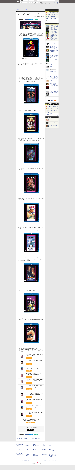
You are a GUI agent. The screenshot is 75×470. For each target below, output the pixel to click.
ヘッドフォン (31, 3)
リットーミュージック (36, 445)
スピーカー (46, 3)
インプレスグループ (49, 460)
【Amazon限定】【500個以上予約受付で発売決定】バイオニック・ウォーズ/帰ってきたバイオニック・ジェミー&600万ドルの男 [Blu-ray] (34, 393)
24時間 (50, 104)
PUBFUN (50, 449)
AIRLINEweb (43, 445)
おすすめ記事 (49, 117)
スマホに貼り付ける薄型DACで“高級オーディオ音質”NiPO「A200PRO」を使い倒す (54, 123)
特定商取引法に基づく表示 (55, 460)
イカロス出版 (42, 444)
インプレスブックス (27, 454)
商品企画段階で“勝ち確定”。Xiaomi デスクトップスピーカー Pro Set (54, 126)
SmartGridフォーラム (27, 445)
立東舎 (35, 449)
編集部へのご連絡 (35, 460)
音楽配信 (49, 3)
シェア (27, 19)
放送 (39, 3)
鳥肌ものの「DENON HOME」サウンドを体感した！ (53, 32)
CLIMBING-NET (36, 453)
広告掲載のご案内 (30, 460)
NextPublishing (26, 455)
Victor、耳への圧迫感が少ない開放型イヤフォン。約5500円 (54, 56)
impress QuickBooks (51, 448)
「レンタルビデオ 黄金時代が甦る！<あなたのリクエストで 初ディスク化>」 (29, 438)
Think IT (18, 445)
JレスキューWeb (44, 449)
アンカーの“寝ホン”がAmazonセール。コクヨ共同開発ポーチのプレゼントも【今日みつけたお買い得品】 (52, 13)
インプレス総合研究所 (20, 448)
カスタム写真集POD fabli (52, 454)
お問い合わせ (25, 460)
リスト (24, 19)
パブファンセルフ (51, 450)
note (36, 19)
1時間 (47, 104)
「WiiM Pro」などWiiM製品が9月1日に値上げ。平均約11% (53, 44)
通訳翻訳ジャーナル (44, 448)
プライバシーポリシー (40, 460)
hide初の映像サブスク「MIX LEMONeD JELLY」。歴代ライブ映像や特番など (54, 50)
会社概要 (45, 460)
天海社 (50, 445)
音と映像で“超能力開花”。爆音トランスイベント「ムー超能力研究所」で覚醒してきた (54, 89)
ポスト (21, 19)
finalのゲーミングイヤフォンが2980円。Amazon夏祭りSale (54, 67)
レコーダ (21, 3)
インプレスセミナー (27, 449)
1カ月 (57, 104)
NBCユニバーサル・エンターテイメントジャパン (25, 439)
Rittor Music (34, 444)
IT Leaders (18, 449)
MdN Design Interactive (44, 454)
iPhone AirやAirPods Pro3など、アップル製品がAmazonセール (54, 71)
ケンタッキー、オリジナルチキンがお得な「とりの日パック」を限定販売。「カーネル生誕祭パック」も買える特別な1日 (52, 111)
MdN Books (43, 453)
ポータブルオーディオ (25, 3)
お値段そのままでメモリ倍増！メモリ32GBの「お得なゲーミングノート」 (54, 38)
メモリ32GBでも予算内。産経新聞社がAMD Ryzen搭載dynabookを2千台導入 (54, 35)
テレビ (17, 3)
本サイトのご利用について (19, 460)
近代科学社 (34, 454)
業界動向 (42, 3)
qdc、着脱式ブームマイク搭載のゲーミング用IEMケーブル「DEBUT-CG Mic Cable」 (54, 77)
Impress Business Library (28, 448)
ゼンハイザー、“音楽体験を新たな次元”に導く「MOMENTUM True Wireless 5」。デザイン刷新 (52, 19)
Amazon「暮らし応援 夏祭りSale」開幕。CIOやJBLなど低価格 (54, 64)
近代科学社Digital (36, 455)
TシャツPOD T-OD (36, 448)
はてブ (32, 19)
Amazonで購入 (30, 422)
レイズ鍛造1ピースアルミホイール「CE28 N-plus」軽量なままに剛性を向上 (54, 26)
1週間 (53, 104)
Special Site (49, 23)
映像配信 (35, 3)
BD (37, 3)
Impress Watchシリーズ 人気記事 (52, 103)
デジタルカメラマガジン (20, 454)
